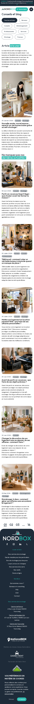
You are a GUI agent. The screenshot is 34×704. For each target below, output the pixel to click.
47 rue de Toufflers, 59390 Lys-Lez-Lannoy (17, 617)
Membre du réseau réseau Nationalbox (17, 647)
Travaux (20, 37)
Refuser (11, 699)
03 (17, 524)
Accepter (21, 699)
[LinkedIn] (20, 544)
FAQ (17, 590)
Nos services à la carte (17, 567)
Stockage (7, 37)
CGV (17, 593)
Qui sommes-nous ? (17, 583)
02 (11, 524)
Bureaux (24, 20)
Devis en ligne (23, 9)
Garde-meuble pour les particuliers (17, 557)
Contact (17, 596)
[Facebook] (7, 544)
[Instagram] (14, 544)
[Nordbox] (8, 9)
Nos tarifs (17, 570)
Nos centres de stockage (17, 554)
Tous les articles (9, 20)
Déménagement (22, 26)
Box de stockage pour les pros (17, 560)
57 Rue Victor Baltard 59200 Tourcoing (17, 626)
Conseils (7, 26)
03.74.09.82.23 (27, 544)
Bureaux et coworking (16, 586)
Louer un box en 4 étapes (17, 564)
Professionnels (9, 31)
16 (29, 524)
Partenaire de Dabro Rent (17, 662)
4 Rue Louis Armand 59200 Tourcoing (16, 609)
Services (23, 31)
